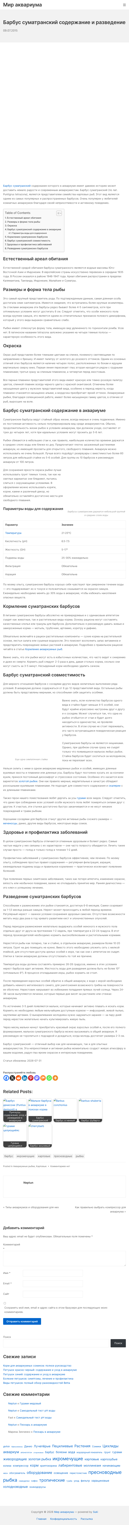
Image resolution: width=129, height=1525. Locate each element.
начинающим (111, 1465)
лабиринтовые (70, 1465)
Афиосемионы (17, 1447)
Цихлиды (110, 1446)
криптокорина (48, 1465)
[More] (55, 1078)
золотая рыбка (39, 1459)
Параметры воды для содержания (29, 233)
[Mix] (43, 1078)
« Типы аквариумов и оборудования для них (31, 1207)
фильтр (85, 1480)
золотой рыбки (28, 781)
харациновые (100, 1480)
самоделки (24, 1481)
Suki (95, 1511)
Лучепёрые (42, 1446)
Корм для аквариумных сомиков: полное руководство (37, 1365)
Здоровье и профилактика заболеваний (29, 244)
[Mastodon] (37, 1078)
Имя (6, 1273)
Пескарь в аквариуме (33, 1424)
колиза (7, 1465)
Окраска (12, 225)
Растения (82, 1446)
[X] (12, 1078)
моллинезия (92, 1465)
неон (5, 1473)
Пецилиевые (62, 1446)
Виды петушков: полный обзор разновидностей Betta (36, 1382)
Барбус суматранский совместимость (28, 240)
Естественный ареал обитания (24, 217)
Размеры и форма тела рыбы (23, 221)
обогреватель (17, 1473)
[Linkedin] (24, 1078)
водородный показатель (89, 1452)
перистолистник (78, 1473)
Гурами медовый (30, 1403)
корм (34, 1465)
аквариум (11, 1452)
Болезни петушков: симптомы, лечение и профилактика (38, 1378)
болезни (61, 1452)
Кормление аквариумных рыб (43, 649)
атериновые (38, 1453)
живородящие (15, 1459)
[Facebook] (6, 1078)
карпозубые (109, 1459)
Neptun (28, 1182)
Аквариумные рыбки (24, 1166)
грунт (107, 1452)
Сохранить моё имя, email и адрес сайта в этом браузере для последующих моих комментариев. (55, 1309)
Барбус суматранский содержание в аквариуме (34, 229)
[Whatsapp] (49, 1078)
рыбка (80, 1156)
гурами (81, 798)
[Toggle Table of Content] (57, 213)
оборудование (39, 1472)
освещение (61, 1472)
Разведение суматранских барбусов (27, 248)
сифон (34, 1481)
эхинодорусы (37, 1486)
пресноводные (63, 1156)
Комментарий (11, 1246)
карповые (44, 1156)
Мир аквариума (64, 1511)
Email (7, 1283)
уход (76, 1480)
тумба (69, 1481)
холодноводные (15, 1487)
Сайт (6, 1293)
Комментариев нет (60, 1166)
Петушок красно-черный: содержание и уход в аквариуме (40, 1369)
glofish (6, 1446)
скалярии (115, 785)
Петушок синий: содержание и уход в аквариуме (34, 1374)
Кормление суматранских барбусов (27, 236)
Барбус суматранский (17, 185)
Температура (13, 533)
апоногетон (26, 1452)
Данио (28, 1446)
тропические (52, 1480)
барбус (8, 1156)
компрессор (20, 1465)
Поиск (7, 1336)
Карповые (41, 1166)
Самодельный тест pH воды (37, 1410)
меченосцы (10, 823)
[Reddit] (18, 1078)
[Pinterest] (31, 1078)
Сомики (96, 1446)
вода (71, 1452)
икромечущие (25, 1156)
